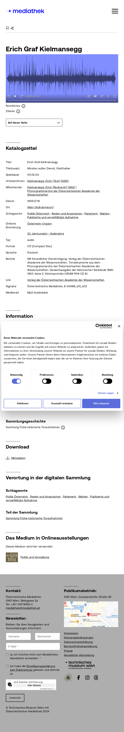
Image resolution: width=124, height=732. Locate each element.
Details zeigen (106, 393)
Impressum (71, 633)
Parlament (91, 213)
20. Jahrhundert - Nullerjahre (45, 233)
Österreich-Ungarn (39, 223)
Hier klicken (34, 685)
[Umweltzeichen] (68, 677)
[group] (34, 122)
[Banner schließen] (119, 326)
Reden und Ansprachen (67, 213)
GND (65, 181)
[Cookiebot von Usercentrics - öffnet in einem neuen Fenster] (98, 326)
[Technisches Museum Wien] (79, 664)
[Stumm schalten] (95, 96)
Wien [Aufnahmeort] (40, 207)
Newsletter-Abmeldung (79, 655)
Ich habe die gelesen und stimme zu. (35, 670)
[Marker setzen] (102, 96)
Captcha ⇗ (47, 689)
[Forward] (22, 96)
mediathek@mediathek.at (23, 608)
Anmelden (15, 698)
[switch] (46, 381)
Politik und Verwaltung (35, 557)
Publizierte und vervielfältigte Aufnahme (52, 217)
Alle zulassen (101, 403)
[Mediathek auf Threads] (96, 678)
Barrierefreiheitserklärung (80, 646)
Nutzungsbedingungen (78, 637)
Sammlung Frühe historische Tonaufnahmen (34, 518)
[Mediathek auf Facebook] (78, 677)
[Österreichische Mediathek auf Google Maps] (91, 614)
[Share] (89, 96)
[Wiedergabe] (15, 96)
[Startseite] (25, 10)
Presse (68, 650)
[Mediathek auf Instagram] (87, 678)
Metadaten (18, 458)
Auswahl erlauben (62, 403)
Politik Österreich (38, 213)
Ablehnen (22, 403)
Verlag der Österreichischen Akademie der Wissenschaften (65, 280)
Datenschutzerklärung (78, 642)
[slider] (62, 101)
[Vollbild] (115, 96)
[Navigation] (115, 11)
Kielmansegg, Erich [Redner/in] (47, 187)
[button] (108, 96)
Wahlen (104, 213)
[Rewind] (9, 96)
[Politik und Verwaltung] (13, 557)
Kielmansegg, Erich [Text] (43, 181)
